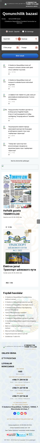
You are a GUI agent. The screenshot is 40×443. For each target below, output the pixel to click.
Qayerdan (6, 39)
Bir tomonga (29, 31)
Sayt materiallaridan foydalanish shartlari (20, 419)
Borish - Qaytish (14, 31)
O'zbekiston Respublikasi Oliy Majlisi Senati (19, 305)
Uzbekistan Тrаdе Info (12, 336)
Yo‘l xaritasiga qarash (20, 402)
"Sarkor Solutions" (13, 430)
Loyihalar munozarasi (8, 365)
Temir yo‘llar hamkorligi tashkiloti (15, 312)
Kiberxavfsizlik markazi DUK (14, 331)
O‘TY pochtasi (9, 358)
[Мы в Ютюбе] (21, 413)
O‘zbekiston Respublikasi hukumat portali (18, 302)
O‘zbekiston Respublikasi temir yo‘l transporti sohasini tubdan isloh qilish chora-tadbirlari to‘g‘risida (20, 67)
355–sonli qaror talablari (20, 404)
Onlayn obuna (9, 353)
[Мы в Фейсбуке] (14, 413)
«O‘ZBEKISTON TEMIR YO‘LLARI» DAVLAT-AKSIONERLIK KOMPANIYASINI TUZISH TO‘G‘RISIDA (22, 97)
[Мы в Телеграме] (18, 413)
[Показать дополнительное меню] (38, 221)
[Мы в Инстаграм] (25, 413)
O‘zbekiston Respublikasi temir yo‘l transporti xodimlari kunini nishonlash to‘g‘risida (20, 82)
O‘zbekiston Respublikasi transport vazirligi (19, 318)
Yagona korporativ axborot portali (16, 334)
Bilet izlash (20, 56)
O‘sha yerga (7, 47)
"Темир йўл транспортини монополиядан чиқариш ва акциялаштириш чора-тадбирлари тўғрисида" (20, 147)
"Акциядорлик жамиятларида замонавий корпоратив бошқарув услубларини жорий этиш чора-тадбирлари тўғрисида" (20, 130)
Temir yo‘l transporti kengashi (14, 315)
